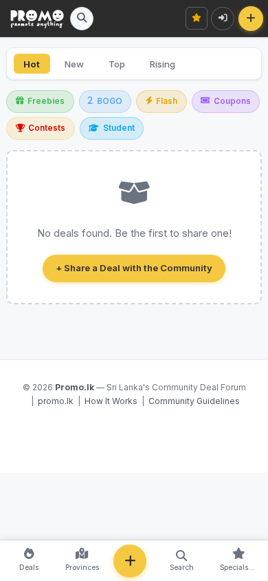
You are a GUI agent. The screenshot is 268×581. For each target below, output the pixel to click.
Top (117, 64)
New (74, 64)
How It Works (111, 401)
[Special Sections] (197, 18)
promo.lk (56, 401)
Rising (162, 64)
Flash (166, 101)
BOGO (109, 101)
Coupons (232, 101)
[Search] (81, 18)
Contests (46, 128)
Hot (31, 64)
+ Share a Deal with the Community (134, 267)
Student (119, 128)
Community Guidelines (194, 401)
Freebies (46, 101)
